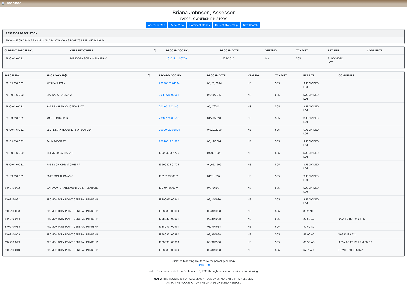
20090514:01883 (169, 141)
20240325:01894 (169, 83)
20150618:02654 (169, 94)
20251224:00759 (176, 58)
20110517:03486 (168, 106)
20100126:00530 (169, 118)
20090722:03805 (169, 129)
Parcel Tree (203, 264)
